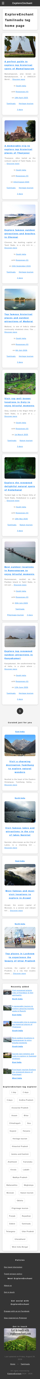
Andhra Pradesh (26, 1100)
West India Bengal (20, 1247)
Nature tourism (26, 440)
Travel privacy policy (13, 1274)
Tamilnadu (11, 103)
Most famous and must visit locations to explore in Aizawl (20, 894)
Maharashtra (11, 1185)
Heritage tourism (26, 103)
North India (20, 798)
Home (12, 1364)
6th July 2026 (21, 350)
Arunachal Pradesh (20, 1108)
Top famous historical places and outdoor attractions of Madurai (19, 318)
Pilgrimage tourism (15, 615)
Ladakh (26, 1170)
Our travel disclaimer (13, 1267)
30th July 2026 (21, 603)
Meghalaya (29, 1185)
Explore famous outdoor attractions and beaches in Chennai (20, 233)
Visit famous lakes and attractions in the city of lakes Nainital (20, 831)
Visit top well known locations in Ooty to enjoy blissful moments (20, 402)
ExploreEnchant (14, 1374)
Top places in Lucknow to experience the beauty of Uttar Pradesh (20, 957)
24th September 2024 (21, 266)
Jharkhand (12, 1162)
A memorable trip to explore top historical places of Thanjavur (19, 149)
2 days (20, 109)
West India (17, 1078)
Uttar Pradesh (28, 1231)
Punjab (12, 1216)
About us (8, 1285)
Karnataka (27, 1162)
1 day (13, 1092)
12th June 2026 (21, 687)
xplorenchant (22, 3)
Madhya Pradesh (20, 1177)
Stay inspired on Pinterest (15, 1318)
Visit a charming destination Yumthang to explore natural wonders (20, 766)
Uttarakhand (20, 1239)
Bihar (26, 1115)
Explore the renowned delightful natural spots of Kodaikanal (20, 486)
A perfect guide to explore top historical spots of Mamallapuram (19, 65)
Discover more (19, 79)
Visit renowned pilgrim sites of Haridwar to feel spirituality (22, 993)
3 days (20, 446)
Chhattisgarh (15, 1123)
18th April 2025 (21, 98)
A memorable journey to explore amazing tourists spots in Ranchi (23, 1008)
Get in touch (9, 1292)
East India (20, 732)
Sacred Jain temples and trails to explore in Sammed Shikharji (24, 1056)
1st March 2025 (21, 434)
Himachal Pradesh (20, 1146)
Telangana (10, 1231)
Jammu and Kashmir (20, 1154)
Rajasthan (26, 1216)
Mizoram (10, 1193)
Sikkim (12, 1224)
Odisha (20, 1200)
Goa (29, 1123)
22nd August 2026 (21, 182)
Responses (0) (22, 92)
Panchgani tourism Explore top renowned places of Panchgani (24, 1072)
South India (21, 86)
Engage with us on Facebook (16, 1311)
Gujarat (13, 1131)
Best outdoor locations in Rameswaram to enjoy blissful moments (20, 570)
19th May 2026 (21, 519)
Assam (14, 1115)
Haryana (26, 1131)
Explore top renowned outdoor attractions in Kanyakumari (19, 654)
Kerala (13, 1170)
